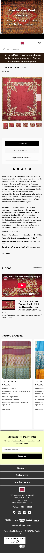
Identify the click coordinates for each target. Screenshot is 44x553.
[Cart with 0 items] (39, 43)
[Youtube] (29, 512)
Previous (5, 97)
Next (38, 97)
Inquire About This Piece (22, 157)
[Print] (22, 169)
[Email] (18, 169)
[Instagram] (14, 512)
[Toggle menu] (5, 43)
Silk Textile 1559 (10, 381)
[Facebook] (14, 169)
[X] (25, 169)
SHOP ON (14, 538)
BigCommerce (18, 531)
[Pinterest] (30, 169)
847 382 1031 (26, 507)
